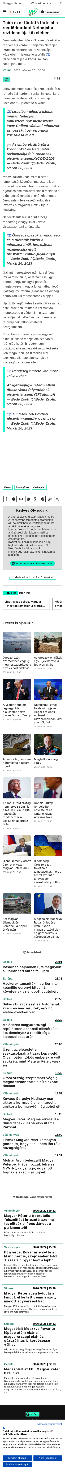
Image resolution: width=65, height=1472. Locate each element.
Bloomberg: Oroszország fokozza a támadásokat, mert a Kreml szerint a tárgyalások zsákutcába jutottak (47, 871)
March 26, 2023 (19, 168)
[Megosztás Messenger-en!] (14, 499)
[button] (4, 11)
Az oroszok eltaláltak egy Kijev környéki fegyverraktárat (48, 661)
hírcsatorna (52, 12)
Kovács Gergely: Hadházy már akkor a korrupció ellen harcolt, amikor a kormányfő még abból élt (31, 1102)
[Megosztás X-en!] (57, 499)
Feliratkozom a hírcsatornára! (34, 563)
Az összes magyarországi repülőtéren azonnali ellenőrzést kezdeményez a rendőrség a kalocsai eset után (30, 1031)
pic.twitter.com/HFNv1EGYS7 (31, 419)
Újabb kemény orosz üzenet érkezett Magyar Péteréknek (17, 864)
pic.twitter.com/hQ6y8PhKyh (31, 254)
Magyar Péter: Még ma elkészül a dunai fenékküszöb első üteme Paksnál (31, 1123)
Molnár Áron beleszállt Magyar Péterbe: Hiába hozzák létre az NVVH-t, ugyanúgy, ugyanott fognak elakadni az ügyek (29, 1166)
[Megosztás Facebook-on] (6, 499)
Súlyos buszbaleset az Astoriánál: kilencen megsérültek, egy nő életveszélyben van (31, 1008)
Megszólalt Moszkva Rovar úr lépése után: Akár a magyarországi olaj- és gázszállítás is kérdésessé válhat (48, 927)
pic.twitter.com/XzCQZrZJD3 (31, 158)
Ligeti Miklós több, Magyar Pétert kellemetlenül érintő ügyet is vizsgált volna (23, 604)
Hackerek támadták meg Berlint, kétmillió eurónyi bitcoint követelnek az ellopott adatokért (30, 987)
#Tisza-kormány (41, 3)
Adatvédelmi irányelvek (49, 1424)
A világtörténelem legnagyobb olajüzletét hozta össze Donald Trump (17, 710)
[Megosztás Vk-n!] (28, 499)
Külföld (8, 70)
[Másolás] (50, 499)
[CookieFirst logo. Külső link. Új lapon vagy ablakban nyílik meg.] (4, 1427)
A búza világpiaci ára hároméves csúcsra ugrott (17, 762)
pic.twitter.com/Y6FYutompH (31, 394)
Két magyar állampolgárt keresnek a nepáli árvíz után (15, 924)
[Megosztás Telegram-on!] (43, 499)
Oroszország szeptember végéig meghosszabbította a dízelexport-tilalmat (17, 663)
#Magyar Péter (12, 3)
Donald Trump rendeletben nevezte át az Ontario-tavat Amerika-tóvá (43, 810)
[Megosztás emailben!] (21, 499)
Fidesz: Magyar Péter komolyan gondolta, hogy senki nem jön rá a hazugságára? (31, 1144)
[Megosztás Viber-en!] (35, 499)
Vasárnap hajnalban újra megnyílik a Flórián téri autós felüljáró (32, 969)
